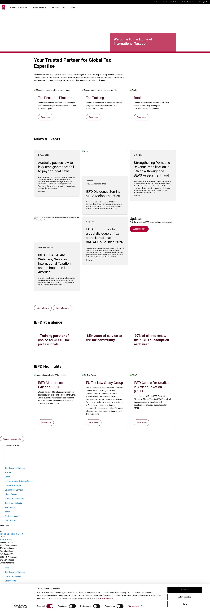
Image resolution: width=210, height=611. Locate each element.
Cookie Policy (106, 598)
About (73, 7)
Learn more (46, 422)
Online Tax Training (189, 2)
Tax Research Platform (170, 2)
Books (7, 477)
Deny (185, 604)
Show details (133, 606)
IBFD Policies (10, 520)
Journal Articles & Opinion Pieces (19, 481)
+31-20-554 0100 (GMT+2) (11, 534)
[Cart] (200, 7)
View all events (62, 308)
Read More (93, 422)
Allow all (184, 590)
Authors (55, 7)
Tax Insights (10, 507)
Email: (2, 537)
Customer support (12, 516)
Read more (45, 117)
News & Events (39, 7)
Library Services (11, 494)
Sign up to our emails (12, 439)
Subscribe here (139, 229)
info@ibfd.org (6, 539)
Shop (157, 2)
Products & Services (18, 7)
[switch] (72, 606)
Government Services (14, 490)
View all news (43, 308)
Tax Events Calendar (13, 503)
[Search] (195, 7)
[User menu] (205, 7)
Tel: (1, 531)
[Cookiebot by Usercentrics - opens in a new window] (20, 606)
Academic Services (13, 485)
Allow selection (184, 597)
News (7, 512)
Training (8, 472)
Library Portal (203, 2)
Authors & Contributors (14, 499)
